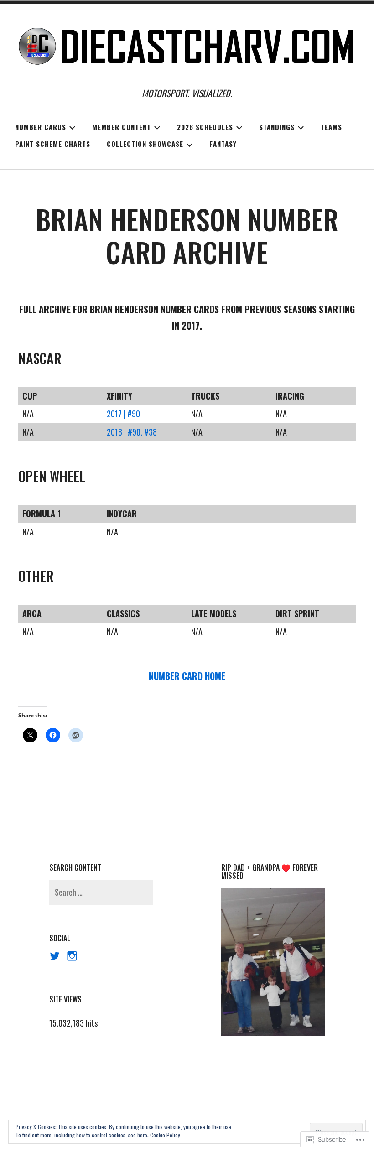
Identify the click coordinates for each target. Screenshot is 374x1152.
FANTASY (223, 144)
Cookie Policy (165, 1135)
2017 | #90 (123, 414)
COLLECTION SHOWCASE (145, 144)
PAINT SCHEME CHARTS (52, 144)
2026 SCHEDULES (205, 127)
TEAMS (331, 127)
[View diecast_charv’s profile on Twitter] (54, 955)
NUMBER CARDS (40, 127)
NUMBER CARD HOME (187, 676)
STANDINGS (277, 127)
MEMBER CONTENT (121, 127)
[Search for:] (100, 892)
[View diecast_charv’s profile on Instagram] (72, 955)
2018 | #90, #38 (132, 432)
